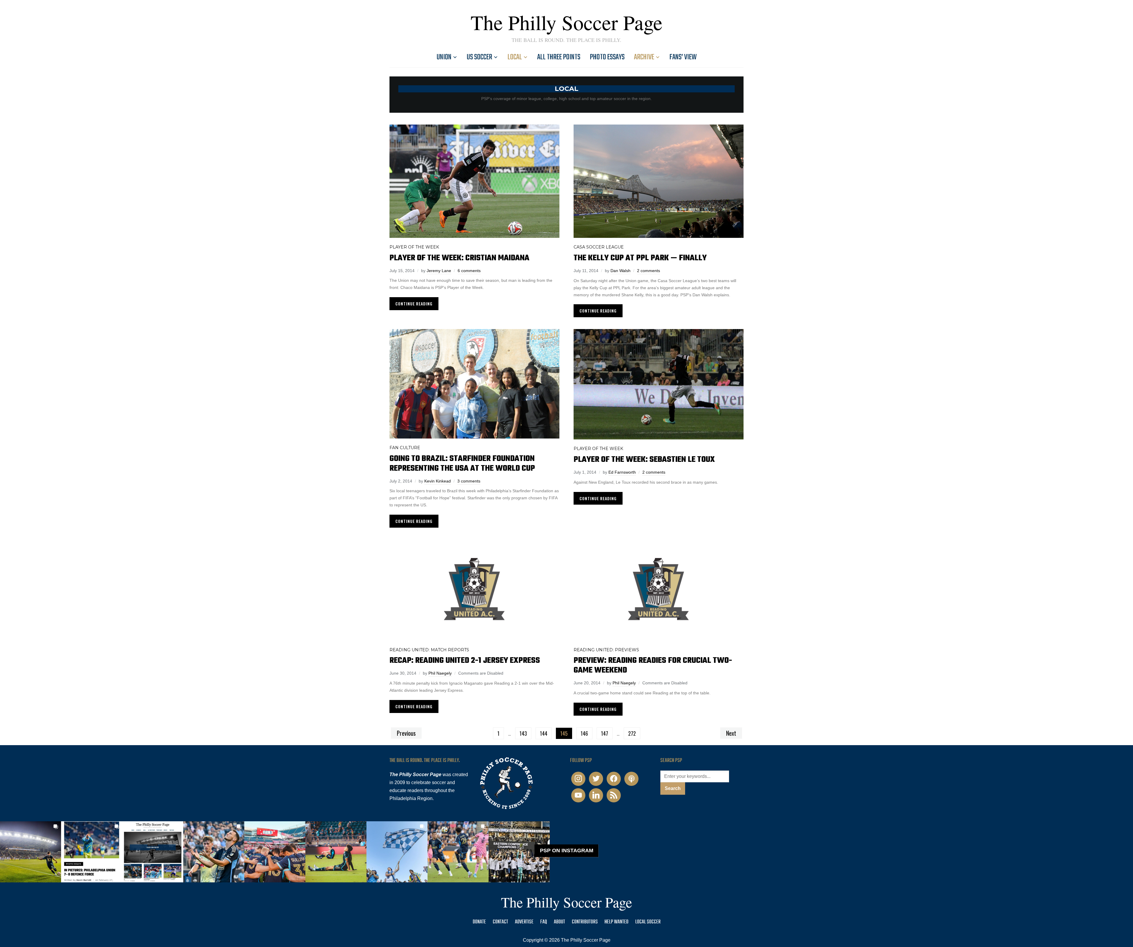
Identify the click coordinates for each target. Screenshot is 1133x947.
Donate (479, 922)
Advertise (524, 922)
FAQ (543, 922)
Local (514, 57)
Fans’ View (683, 57)
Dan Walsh (620, 270)
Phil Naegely (440, 673)
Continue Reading (414, 303)
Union (444, 57)
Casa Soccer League (599, 247)
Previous (406, 733)
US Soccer (479, 57)
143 (523, 733)
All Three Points (558, 57)
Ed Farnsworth (622, 472)
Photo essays (607, 57)
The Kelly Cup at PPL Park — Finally (640, 258)
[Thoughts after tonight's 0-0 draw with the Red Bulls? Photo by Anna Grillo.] (274, 851)
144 (543, 733)
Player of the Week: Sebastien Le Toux (644, 459)
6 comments (469, 270)
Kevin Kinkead (437, 481)
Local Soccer (648, 922)
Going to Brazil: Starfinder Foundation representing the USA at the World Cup (462, 463)
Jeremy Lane (439, 270)
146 (584, 733)
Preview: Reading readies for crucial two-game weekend (653, 665)
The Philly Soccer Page (566, 22)
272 (632, 733)
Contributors (585, 922)
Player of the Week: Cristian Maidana (459, 258)
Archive (644, 57)
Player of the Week (414, 247)
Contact (500, 922)
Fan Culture (404, 447)
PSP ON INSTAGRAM (566, 851)
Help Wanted (616, 922)
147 (604, 733)
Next (731, 733)
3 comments (468, 481)
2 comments (648, 270)
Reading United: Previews (606, 649)
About (559, 922)
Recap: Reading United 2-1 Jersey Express (464, 660)
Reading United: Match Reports (429, 649)
